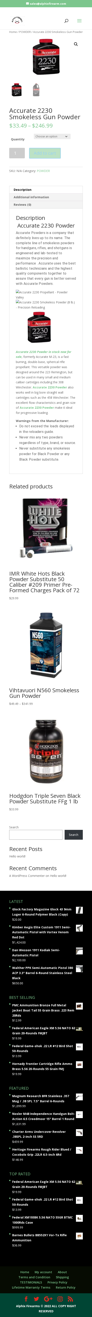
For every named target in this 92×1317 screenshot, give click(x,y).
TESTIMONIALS (31, 1282)
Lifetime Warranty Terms (31, 1287)
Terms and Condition (34, 1277)
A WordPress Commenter (27, 876)
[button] (76, 44)
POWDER (25, 32)
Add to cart (45, 153)
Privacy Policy (57, 1282)
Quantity (18, 139)
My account (43, 1272)
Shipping (62, 1277)
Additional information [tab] (31, 197)
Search (14, 827)
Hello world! (17, 856)
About (62, 1272)
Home (13, 32)
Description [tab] (22, 190)
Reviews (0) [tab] (22, 205)
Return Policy (66, 1287)
